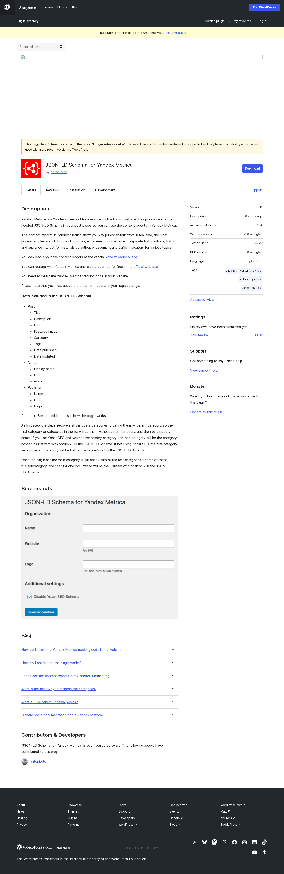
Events (174, 811)
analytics (231, 270)
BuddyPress (231, 824)
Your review (199, 335)
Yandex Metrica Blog (121, 257)
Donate (176, 818)
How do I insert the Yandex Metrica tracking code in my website (71, 650)
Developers (127, 818)
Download (252, 168)
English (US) (254, 261)
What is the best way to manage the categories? (58, 689)
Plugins (72, 818)
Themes (73, 811)
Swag (175, 824)
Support (257, 190)
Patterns (73, 824)
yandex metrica (251, 287)
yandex (256, 279)
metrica (244, 279)
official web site (145, 266)
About (21, 805)
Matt (225, 811)
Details (31, 190)
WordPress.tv (130, 824)
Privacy (22, 824)
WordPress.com (233, 805)
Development (105, 190)
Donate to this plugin (206, 412)
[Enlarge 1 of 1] (172, 501)
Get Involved (179, 805)
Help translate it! (174, 32)
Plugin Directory (28, 21)
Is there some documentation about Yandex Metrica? (62, 715)
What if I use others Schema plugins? (49, 702)
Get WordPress (264, 7)
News (20, 811)
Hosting (22, 818)
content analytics (250, 270)
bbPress (228, 818)
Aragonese (63, 847)
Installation (77, 190)
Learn (122, 805)
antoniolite (59, 172)
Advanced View (202, 299)
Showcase (75, 805)
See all (258, 335)
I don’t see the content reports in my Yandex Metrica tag (65, 676)
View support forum (205, 370)
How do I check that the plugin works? (51, 663)
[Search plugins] (61, 47)
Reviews (52, 190)
